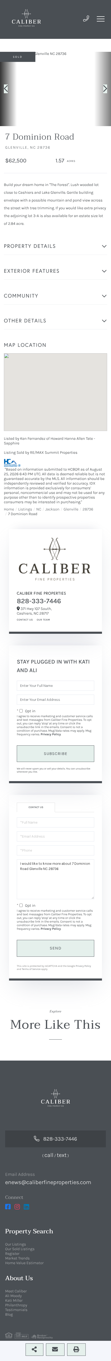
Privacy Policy (51, 734)
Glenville (71, 509)
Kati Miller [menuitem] (14, 1300)
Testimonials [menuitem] (16, 1309)
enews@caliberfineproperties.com (48, 1182)
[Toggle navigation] (101, 18)
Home (9, 509)
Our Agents (42, 619)
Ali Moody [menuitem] (13, 1295)
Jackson (52, 509)
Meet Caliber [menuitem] (16, 1291)
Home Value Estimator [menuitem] (24, 1263)
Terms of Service (31, 969)
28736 (88, 509)
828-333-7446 (39, 601)
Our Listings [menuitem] (15, 1244)
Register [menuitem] (12, 1253)
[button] (8, 89)
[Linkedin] (26, 1207)
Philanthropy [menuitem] (16, 1305)
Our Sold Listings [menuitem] (20, 1249)
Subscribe (55, 753)
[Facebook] (8, 1207)
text (62, 1155)
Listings (25, 509)
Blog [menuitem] (9, 1314)
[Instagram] (17, 1207)
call (48, 1155)
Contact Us (25, 619)
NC (38, 509)
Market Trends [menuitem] (17, 1258)
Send (55, 948)
